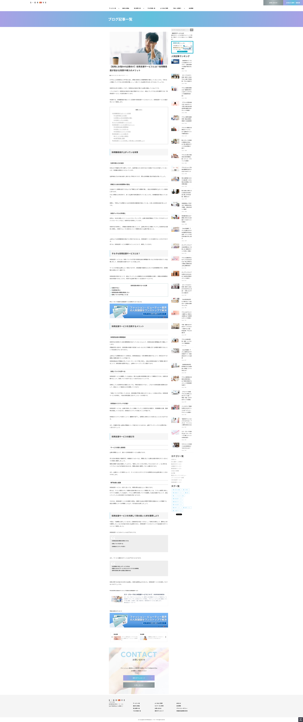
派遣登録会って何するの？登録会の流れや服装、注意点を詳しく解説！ (187, 206)
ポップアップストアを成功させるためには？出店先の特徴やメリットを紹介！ (187, 275)
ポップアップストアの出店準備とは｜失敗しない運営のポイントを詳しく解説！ (187, 248)
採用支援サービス (124, 75)
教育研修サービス (176, 468)
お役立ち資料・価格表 (293, 3)
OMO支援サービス (176, 480)
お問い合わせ (273, 3)
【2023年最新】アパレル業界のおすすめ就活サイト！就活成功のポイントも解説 (187, 354)
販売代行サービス (176, 464)
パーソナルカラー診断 (177, 478)
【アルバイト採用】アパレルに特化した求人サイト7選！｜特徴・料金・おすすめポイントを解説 (187, 395)
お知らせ (173, 459)
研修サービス (177, 507)
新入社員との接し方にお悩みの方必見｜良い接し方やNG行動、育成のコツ (187, 193)
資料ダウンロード (139, 678)
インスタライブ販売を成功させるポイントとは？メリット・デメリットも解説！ (187, 409)
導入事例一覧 (137, 8)
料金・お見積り (177, 8)
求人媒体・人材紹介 (177, 462)
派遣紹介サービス (176, 466)
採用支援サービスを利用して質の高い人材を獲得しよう (129, 141)
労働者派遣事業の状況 (181, 711)
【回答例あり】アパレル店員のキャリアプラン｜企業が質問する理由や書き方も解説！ (187, 64)
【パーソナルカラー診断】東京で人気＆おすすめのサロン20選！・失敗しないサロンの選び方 (187, 289)
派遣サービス (187, 507)
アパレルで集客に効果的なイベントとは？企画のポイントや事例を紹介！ (187, 130)
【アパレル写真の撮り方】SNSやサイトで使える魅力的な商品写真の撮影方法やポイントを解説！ (187, 106)
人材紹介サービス (178, 510)
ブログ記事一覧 (151, 8)
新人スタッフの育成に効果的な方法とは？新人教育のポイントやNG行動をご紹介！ (187, 144)
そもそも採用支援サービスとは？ (122, 122)
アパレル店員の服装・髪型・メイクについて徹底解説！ (187, 341)
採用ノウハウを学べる (122, 129)
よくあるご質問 (164, 8)
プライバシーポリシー (181, 708)
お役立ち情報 (175, 471)
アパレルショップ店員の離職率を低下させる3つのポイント (187, 169)
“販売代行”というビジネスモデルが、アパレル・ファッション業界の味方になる (187, 422)
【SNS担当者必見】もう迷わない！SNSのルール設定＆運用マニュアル (187, 302)
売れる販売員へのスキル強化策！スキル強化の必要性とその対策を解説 (187, 181)
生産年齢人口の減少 (121, 116)
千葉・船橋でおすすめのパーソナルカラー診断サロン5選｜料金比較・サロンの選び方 (187, 328)
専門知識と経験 (120, 138)
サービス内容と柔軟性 (122, 136)
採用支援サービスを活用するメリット (124, 125)
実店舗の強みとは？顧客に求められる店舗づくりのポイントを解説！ (187, 219)
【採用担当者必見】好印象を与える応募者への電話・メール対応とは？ (187, 367)
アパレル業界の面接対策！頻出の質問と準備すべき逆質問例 (187, 119)
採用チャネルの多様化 (122, 120)
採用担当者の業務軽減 (122, 127)
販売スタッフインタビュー (178, 475)
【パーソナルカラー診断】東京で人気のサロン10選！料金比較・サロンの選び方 (187, 78)
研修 (187, 492)
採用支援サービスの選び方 (120, 134)
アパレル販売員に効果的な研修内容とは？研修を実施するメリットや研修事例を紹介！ (187, 381)
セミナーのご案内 (159, 706)
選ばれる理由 (125, 8)
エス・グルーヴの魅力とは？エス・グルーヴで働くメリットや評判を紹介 (187, 434)
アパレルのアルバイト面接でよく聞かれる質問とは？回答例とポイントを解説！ (187, 315)
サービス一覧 (112, 8)
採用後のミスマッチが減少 (123, 132)
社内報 (173, 473)
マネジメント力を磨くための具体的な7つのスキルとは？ (187, 446)
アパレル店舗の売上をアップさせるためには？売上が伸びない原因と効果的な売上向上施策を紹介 (187, 261)
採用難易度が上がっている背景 (122, 113)
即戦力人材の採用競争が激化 (124, 118)
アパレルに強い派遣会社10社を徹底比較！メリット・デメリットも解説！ (187, 158)
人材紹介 (186, 489)
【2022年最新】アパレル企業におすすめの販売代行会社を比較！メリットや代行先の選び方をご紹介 (187, 233)
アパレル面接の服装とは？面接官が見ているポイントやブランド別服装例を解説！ (187, 92)
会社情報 (191, 8)
